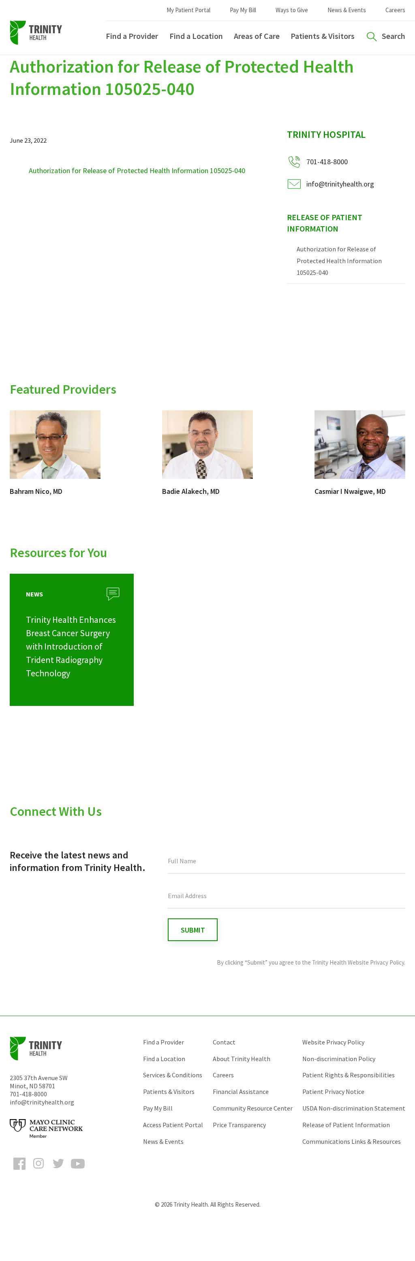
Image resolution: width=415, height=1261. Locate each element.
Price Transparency (239, 1125)
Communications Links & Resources (351, 1141)
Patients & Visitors (323, 36)
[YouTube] (78, 1171)
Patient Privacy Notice (333, 1091)
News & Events (346, 10)
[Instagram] (39, 1171)
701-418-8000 (28, 1094)
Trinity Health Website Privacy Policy (358, 962)
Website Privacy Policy (333, 1042)
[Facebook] (19, 1171)
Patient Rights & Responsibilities (348, 1075)
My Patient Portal (188, 10)
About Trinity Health (241, 1059)
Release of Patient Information (324, 223)
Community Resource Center (253, 1108)
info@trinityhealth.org (340, 184)
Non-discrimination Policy (338, 1059)
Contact (224, 1042)
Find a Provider (132, 36)
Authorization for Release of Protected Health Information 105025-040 (137, 170)
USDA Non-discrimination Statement (353, 1108)
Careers (395, 10)
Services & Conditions (172, 1075)
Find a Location (196, 36)
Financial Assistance (241, 1091)
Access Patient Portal (173, 1125)
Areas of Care (257, 36)
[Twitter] (58, 1171)
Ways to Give (292, 10)
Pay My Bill (243, 10)
